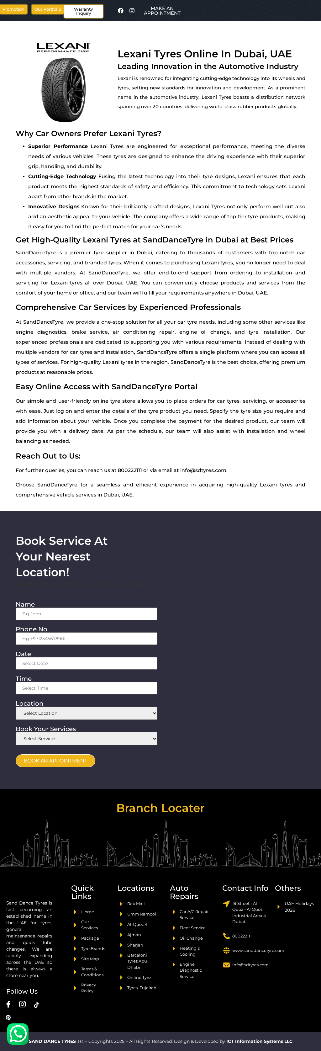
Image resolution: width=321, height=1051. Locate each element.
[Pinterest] (8, 1017)
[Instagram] (132, 10)
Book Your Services (48, 729)
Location (32, 703)
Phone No (33, 629)
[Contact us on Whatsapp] (18, 1034)
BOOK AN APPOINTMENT (55, 761)
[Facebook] (120, 10)
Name (27, 604)
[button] (48, 9)
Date (25, 654)
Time (26, 679)
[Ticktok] (36, 1005)
